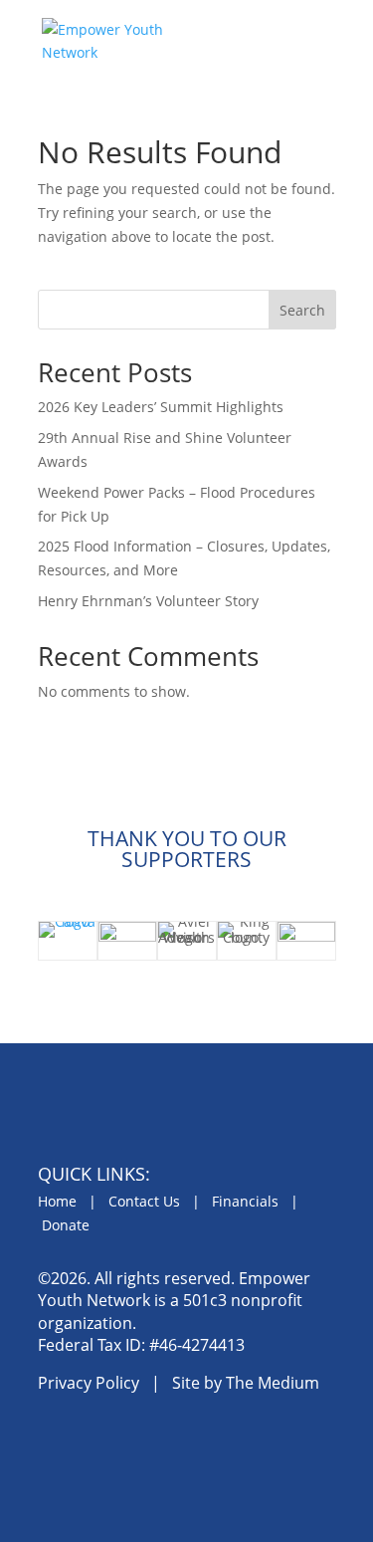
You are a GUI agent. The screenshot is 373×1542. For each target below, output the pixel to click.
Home (57, 1201)
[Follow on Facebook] (57, 1443)
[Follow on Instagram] (102, 1443)
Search (302, 310)
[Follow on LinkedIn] (148, 1443)
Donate (66, 1224)
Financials (245, 1201)
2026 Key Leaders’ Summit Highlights (160, 406)
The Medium (272, 1383)
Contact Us (144, 1201)
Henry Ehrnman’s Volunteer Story (148, 600)
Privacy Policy (88, 1383)
